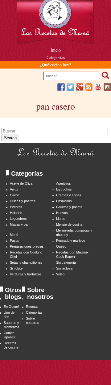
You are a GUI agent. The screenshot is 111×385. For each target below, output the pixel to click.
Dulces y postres (22, 201)
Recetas (32, 306)
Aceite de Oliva (21, 183)
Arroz (14, 189)
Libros (60, 218)
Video (60, 274)
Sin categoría (66, 262)
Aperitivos (63, 183)
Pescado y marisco (70, 240)
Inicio (56, 50)
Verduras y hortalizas (26, 274)
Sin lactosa (64, 268)
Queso (61, 246)
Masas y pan (19, 224)
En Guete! (11, 306)
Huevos (62, 213)
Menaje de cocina (69, 224)
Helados (16, 213)
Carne (14, 195)
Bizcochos (64, 189)
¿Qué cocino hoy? (55, 65)
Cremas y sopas (68, 195)
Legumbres (18, 218)
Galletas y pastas (69, 207)
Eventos (16, 207)
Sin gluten (17, 268)
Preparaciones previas (27, 246)
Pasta (14, 240)
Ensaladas (64, 201)
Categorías (56, 57)
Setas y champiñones (26, 262)
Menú (14, 234)
